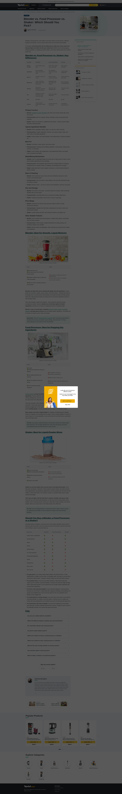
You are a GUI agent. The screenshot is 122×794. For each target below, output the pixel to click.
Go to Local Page (67, 401)
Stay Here (67, 404)
